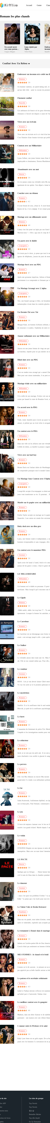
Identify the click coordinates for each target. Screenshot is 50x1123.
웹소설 (31, 1111)
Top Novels (33, 1103)
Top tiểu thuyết (34, 1118)
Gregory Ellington (9, 52)
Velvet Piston (28, 52)
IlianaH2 (47, 52)
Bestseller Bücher (35, 1114)
